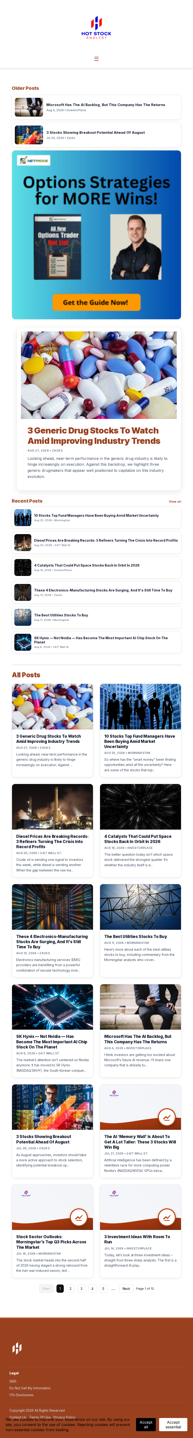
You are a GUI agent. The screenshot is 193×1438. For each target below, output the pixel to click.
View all (175, 501)
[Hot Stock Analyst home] (96, 27)
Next (126, 1289)
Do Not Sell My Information (30, 1388)
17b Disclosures (21, 1395)
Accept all (146, 1424)
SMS (12, 1381)
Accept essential (173, 1424)
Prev (46, 1289)
